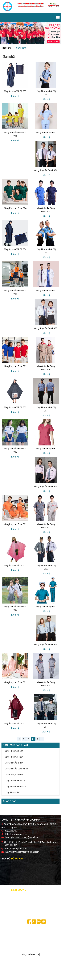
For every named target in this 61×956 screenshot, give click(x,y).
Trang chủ (6, 48)
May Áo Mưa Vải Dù (14, 774)
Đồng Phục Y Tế (12, 792)
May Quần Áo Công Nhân (16, 769)
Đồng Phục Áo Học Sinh (15, 786)
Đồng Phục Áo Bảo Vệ (15, 780)
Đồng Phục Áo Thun (14, 757)
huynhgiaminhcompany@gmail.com (22, 837)
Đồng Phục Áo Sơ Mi (14, 751)
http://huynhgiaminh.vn (16, 834)
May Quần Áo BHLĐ (14, 763)
